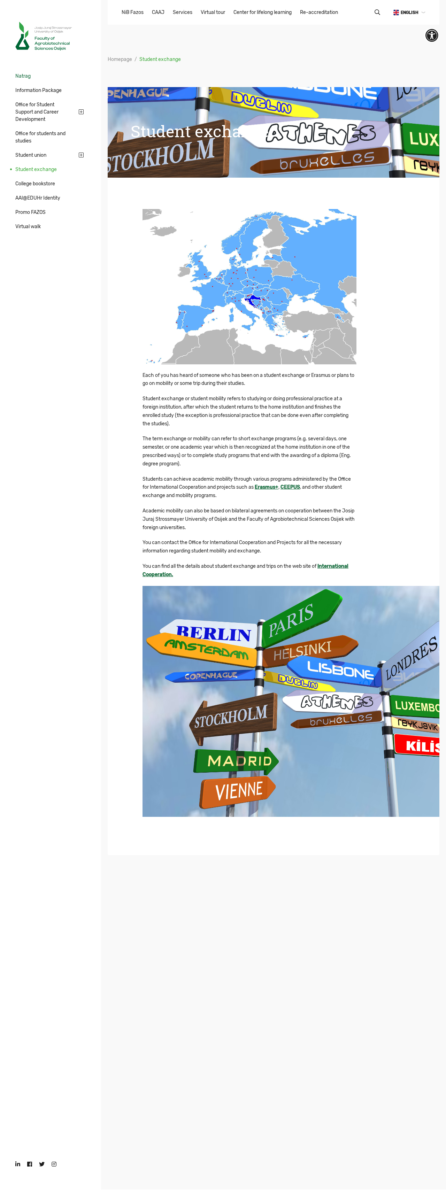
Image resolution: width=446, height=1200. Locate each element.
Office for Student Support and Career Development (37, 112)
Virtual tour (213, 12)
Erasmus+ (266, 487)
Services (182, 12)
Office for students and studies (40, 137)
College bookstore (35, 184)
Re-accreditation (319, 12)
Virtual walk (28, 227)
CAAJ (158, 12)
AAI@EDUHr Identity (37, 198)
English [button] (409, 12)
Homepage (120, 59)
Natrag (23, 76)
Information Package (38, 90)
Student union (30, 155)
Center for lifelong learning (262, 12)
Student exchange (36, 169)
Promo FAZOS (30, 212)
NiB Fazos (133, 12)
